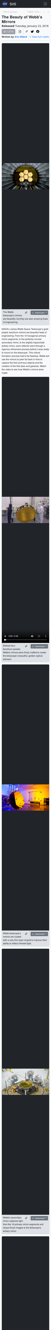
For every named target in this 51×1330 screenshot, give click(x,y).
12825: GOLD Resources (34, 11)
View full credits (40, 36)
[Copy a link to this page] (27, 31)
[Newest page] (48, 11)
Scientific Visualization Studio (12, 3)
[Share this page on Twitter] (32, 32)
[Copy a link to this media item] (26, 312)
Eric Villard (21, 36)
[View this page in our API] (20, 32)
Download (39, 312)
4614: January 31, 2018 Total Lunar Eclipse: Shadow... (11, 11)
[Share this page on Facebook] (38, 32)
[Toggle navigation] (45, 4)
